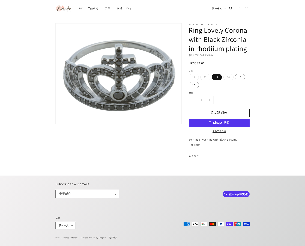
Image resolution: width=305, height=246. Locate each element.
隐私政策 (113, 237)
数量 (191, 92)
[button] (94, 8)
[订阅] (115, 194)
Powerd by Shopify (97, 237)
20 (193, 85)
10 (195, 77)
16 (229, 77)
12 (206, 77)
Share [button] (195, 155)
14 (217, 77)
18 (240, 77)
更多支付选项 (219, 131)
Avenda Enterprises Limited (75, 237)
